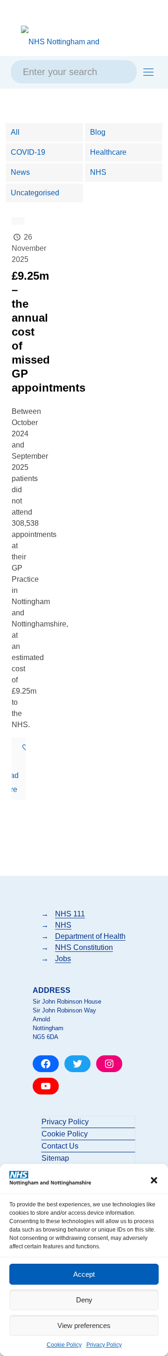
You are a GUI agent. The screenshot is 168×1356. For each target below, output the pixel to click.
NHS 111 (70, 914)
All (15, 132)
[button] (154, 1180)
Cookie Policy (64, 1345)
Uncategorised (35, 193)
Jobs (63, 959)
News (20, 172)
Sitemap (55, 1158)
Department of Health (90, 936)
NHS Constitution (84, 947)
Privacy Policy (104, 1345)
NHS (98, 172)
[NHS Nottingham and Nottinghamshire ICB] (66, 41)
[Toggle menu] (148, 72)
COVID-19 (28, 152)
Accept (84, 1274)
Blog (97, 132)
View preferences (84, 1325)
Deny (84, 1300)
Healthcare (108, 152)
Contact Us (60, 1146)
